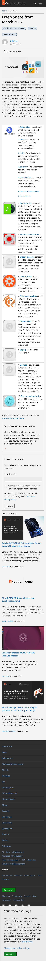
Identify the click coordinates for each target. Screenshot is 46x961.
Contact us (8, 890)
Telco (39, 875)
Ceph (4, 752)
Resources (6, 900)
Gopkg (23, 350)
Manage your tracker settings (17, 948)
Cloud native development (13, 864)
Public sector (29, 875)
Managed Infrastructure (12, 856)
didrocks (13, 41)
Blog (4, 11)
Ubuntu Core (7, 787)
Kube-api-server (25, 196)
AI (3, 852)
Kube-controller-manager (29, 191)
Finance (5, 879)
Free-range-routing (28, 296)
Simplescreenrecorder (29, 234)
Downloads (7, 828)
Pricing (5, 840)
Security (5, 811)
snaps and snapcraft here (13, 418)
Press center (18, 900)
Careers (27, 896)
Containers (7, 823)
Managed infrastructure (12, 764)
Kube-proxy (23, 167)
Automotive (7, 875)
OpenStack (7, 746)
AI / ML (5, 770)
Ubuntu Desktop (9, 793)
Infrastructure (18, 852)
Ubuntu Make (26, 276)
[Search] (35, 3)
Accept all (10, 954)
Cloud (4, 805)
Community (17, 896)
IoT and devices (29, 860)
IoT (3, 781)
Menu (41, 3)
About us (6, 896)
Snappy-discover (27, 257)
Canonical (5, 567)
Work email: (11, 474)
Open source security (11, 860)
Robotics (6, 776)
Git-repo (23, 365)
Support (5, 834)
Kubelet (21, 153)
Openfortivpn (26, 321)
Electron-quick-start (30, 396)
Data (8, 852)
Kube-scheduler (24, 177)
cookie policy (27, 942)
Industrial (18, 875)
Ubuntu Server (8, 799)
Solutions (6, 846)
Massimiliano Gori (8, 731)
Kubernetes (25, 127)
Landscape (7, 817)
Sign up (9, 506)
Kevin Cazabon (7, 621)
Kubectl (21, 139)
